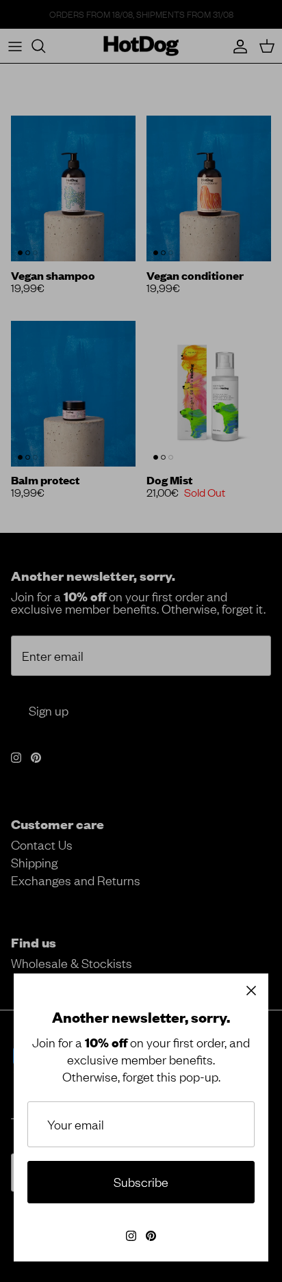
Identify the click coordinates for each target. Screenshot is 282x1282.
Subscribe (141, 1181)
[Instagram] (131, 1236)
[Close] (251, 991)
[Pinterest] (151, 1236)
